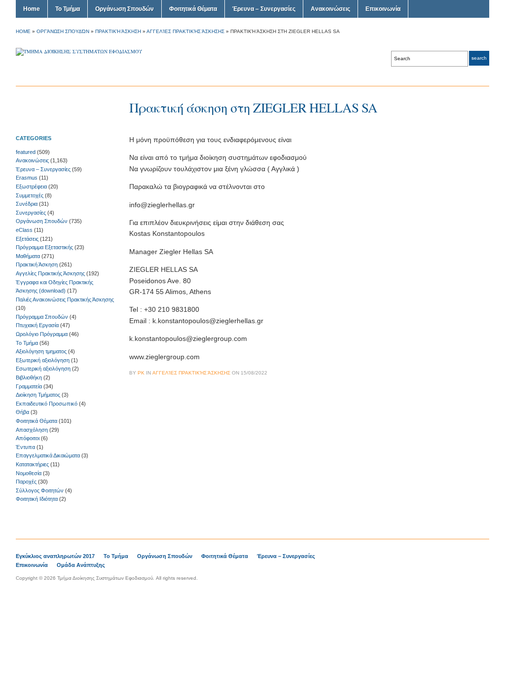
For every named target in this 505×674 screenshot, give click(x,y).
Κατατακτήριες (32, 464)
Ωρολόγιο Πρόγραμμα (42, 334)
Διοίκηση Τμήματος (38, 395)
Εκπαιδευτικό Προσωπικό (46, 404)
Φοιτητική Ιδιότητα (37, 499)
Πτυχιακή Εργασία (37, 325)
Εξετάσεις (27, 239)
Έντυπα (25, 447)
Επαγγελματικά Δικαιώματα (48, 455)
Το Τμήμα (67, 8)
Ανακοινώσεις (330, 8)
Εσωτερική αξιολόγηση (43, 369)
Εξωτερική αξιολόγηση (43, 360)
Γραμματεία (29, 386)
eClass (24, 230)
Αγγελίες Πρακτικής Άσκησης (185, 31)
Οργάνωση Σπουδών (124, 8)
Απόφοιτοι (27, 438)
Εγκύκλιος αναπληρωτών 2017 (55, 556)
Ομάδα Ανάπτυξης (81, 565)
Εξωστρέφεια (31, 186)
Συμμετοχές (29, 195)
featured (26, 152)
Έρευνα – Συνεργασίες (263, 8)
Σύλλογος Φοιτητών (40, 490)
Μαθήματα (28, 256)
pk (141, 372)
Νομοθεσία (28, 473)
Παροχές (26, 482)
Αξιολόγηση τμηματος (41, 351)
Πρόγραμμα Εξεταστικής (44, 247)
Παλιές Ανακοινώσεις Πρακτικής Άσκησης (65, 299)
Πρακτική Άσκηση (118, 31)
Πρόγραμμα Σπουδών (42, 317)
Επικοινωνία (382, 8)
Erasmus (26, 178)
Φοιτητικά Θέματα (193, 8)
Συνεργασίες (31, 213)
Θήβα (22, 412)
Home (31, 8)
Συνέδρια (26, 204)
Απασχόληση (32, 430)
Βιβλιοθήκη (29, 377)
